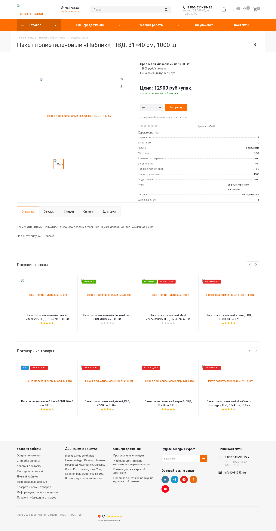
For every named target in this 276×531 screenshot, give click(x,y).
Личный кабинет (27, 476)
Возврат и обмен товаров (34, 487)
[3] (149, 126)
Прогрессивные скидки (128, 455)
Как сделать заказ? (30, 471)
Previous (250, 265)
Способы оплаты (28, 460)
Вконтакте (165, 479)
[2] (145, 126)
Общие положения (29, 455)
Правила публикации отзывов (36, 497)
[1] (142, 126)
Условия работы (29, 449)
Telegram (174, 479)
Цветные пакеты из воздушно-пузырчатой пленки (134, 479)
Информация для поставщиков (37, 492)
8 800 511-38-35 (199, 7)
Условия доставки (29, 466)
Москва (70, 455)
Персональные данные (32, 481)
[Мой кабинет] (224, 9)
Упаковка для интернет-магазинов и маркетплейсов (131, 462)
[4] (152, 126)
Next (256, 265)
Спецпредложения (127, 449)
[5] (156, 126)
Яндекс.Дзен (165, 489)
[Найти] (166, 9)
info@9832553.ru (235, 472)
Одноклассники (193, 479)
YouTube (184, 479)
